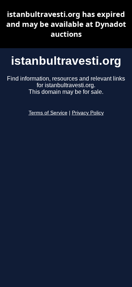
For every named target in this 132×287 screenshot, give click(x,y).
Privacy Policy (88, 113)
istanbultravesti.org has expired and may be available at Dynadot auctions (66, 24)
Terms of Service (48, 113)
